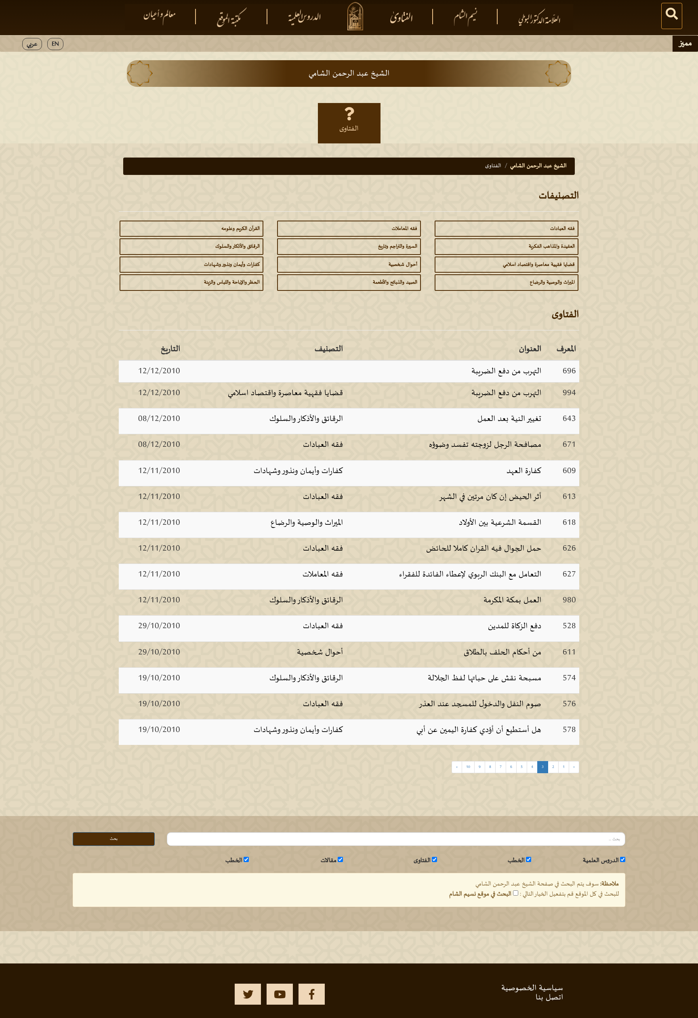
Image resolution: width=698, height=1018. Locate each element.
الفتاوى (349, 128)
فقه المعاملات (404, 228)
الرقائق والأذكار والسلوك (237, 246)
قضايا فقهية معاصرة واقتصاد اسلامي (539, 264)
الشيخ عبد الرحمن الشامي (538, 166)
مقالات (328, 860)
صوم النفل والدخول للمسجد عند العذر (479, 704)
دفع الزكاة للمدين (514, 626)
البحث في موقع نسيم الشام (480, 894)
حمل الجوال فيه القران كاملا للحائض (483, 548)
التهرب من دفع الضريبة (506, 371)
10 (468, 767)
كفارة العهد (524, 471)
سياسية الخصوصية (532, 988)
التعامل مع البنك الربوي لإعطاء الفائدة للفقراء (470, 574)
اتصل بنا (549, 997)
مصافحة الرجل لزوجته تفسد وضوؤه (485, 444)
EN (55, 44)
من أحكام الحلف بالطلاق (502, 652)
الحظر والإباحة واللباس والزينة (232, 282)
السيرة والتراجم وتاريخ (397, 246)
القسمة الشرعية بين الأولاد (500, 522)
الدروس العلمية (601, 860)
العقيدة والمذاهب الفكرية (552, 246)
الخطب (516, 860)
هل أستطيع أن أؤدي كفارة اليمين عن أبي (478, 730)
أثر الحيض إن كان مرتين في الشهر (490, 497)
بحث (114, 839)
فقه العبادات (562, 228)
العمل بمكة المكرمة (512, 600)
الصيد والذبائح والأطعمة (395, 282)
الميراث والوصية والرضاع (552, 282)
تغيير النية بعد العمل (509, 419)
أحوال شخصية (403, 264)
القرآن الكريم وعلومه (240, 228)
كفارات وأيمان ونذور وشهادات (232, 264)
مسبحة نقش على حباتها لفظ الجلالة (484, 678)
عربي (32, 44)
